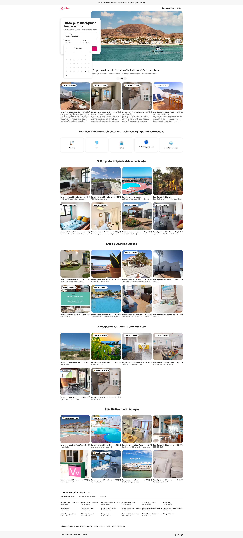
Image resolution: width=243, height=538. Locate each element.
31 (66, 75)
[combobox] (80, 36)
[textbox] (72, 43)
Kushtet (84, 535)
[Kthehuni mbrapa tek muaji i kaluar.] (67, 48)
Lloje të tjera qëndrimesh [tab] (68, 496)
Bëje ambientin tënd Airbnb (172, 8)
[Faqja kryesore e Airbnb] (65, 8)
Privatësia (77, 535)
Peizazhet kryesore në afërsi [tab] (87, 496)
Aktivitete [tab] (102, 496)
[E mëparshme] (118, 78)
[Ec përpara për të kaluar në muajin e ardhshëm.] (88, 48)
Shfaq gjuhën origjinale (138, 2)
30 (89, 71)
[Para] (125, 78)
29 (85, 71)
